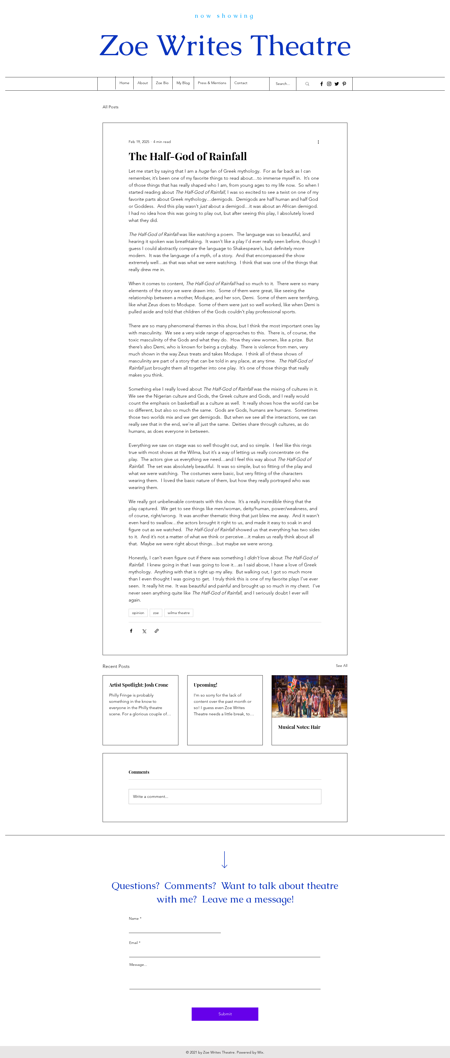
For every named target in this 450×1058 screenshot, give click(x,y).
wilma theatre (179, 612)
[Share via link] (156, 630)
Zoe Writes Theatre (225, 45)
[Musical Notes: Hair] (309, 696)
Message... (138, 964)
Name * (135, 918)
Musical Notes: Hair (299, 727)
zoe (156, 612)
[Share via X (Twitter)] (143, 630)
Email (133, 942)
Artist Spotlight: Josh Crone (138, 685)
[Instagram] (329, 84)
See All (341, 665)
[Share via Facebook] (131, 630)
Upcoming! (205, 685)
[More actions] (318, 142)
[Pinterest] (344, 84)
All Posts (110, 106)
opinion (138, 612)
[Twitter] (337, 84)
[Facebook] (321, 84)
